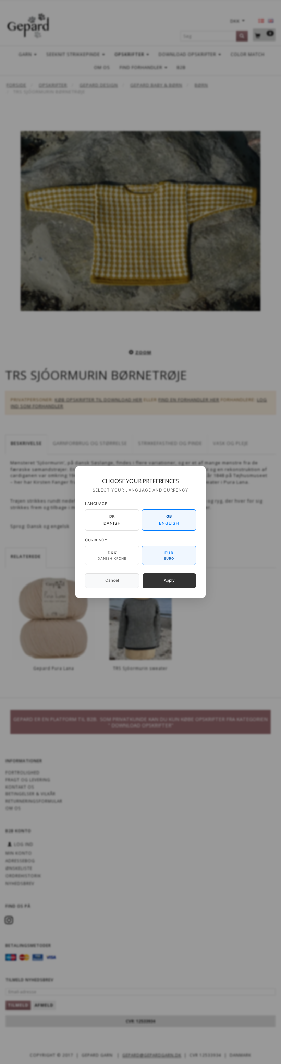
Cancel (112, 580)
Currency (96, 539)
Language (96, 503)
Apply (169, 580)
